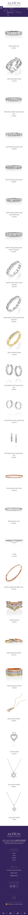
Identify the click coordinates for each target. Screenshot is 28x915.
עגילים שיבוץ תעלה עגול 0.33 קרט (14, 420)
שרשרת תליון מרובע (14, 817)
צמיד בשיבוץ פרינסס (14, 521)
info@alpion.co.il (14, 875)
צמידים (14, 855)
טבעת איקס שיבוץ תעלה (14, 79)
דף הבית (19, 12)
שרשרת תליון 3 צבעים (14, 719)
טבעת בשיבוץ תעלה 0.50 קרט (14, 147)
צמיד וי (14, 554)
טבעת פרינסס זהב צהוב (14, 352)
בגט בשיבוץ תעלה (14, 46)
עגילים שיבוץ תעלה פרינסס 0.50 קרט (14, 454)
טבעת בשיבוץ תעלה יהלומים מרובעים (14, 284)
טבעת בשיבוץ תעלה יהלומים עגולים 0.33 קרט (14, 318)
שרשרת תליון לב (14, 752)
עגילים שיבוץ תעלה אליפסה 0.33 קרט (13, 386)
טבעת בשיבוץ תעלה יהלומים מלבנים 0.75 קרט (14, 249)
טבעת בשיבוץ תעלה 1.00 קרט (13, 180)
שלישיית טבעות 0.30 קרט (14, 653)
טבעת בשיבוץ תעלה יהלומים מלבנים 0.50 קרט (14, 214)
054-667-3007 (14, 873)
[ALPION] (14, 4)
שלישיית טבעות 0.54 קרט (14, 686)
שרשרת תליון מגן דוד (14, 785)
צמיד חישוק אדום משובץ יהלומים (13, 587)
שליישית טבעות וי (14, 620)
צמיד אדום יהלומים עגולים (14, 488)
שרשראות (14, 858)
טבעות (14, 853)
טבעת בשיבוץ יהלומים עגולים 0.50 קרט (14, 113)
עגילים (14, 860)
